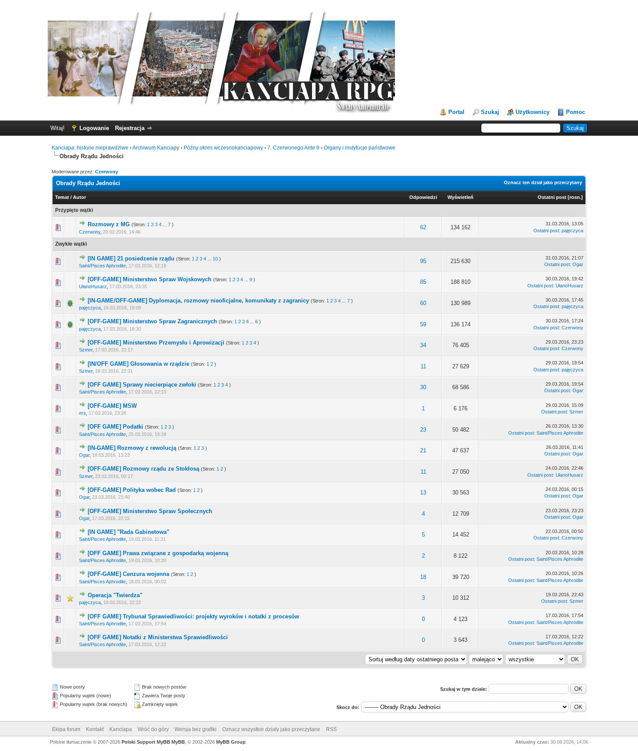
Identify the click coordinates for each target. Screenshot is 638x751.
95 (423, 261)
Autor (79, 197)
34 (423, 345)
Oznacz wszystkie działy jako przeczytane (271, 729)
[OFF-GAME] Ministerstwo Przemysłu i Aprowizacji (156, 342)
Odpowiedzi (423, 197)
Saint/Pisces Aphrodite (102, 265)
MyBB (178, 741)
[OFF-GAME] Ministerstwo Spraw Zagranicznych (152, 321)
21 (423, 450)
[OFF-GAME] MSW (112, 406)
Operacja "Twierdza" (115, 595)
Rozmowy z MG (109, 224)
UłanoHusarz (93, 286)
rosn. (575, 197)
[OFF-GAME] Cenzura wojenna (128, 574)
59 (423, 324)
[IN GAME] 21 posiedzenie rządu (131, 258)
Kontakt (95, 729)
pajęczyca (572, 230)
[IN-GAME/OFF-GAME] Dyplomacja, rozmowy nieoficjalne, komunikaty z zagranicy (198, 300)
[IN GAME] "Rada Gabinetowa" (128, 532)
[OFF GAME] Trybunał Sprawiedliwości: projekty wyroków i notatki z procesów (193, 616)
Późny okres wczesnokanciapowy (223, 148)
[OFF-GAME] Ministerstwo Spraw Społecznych (150, 511)
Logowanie (94, 128)
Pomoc (575, 112)
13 (423, 492)
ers (82, 413)
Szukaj (490, 112)
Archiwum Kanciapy (155, 148)
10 (215, 258)
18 (423, 577)
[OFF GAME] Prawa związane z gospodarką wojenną (158, 553)
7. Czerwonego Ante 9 (293, 148)
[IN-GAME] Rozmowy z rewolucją (132, 448)
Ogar (577, 264)
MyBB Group (231, 741)
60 (423, 303)
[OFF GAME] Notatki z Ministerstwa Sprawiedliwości (158, 637)
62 (423, 227)
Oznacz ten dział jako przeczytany (543, 182)
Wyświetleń (460, 197)
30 (423, 387)
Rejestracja (130, 128)
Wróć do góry (153, 729)
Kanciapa (120, 729)
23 (423, 429)
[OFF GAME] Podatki (115, 426)
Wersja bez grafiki (195, 729)
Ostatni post (552, 197)
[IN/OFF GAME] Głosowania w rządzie (138, 364)
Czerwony (106, 171)
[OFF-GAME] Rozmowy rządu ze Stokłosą (143, 468)
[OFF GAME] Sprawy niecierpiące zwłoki (142, 384)
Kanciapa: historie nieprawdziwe (90, 148)
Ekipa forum (66, 729)
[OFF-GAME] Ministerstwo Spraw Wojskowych (149, 279)
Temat (62, 197)
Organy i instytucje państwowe (359, 148)
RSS (331, 729)
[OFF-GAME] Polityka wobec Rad (132, 490)
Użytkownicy (532, 112)
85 (423, 282)
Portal (456, 112)
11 (423, 366)
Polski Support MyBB (146, 741)
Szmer (85, 349)
